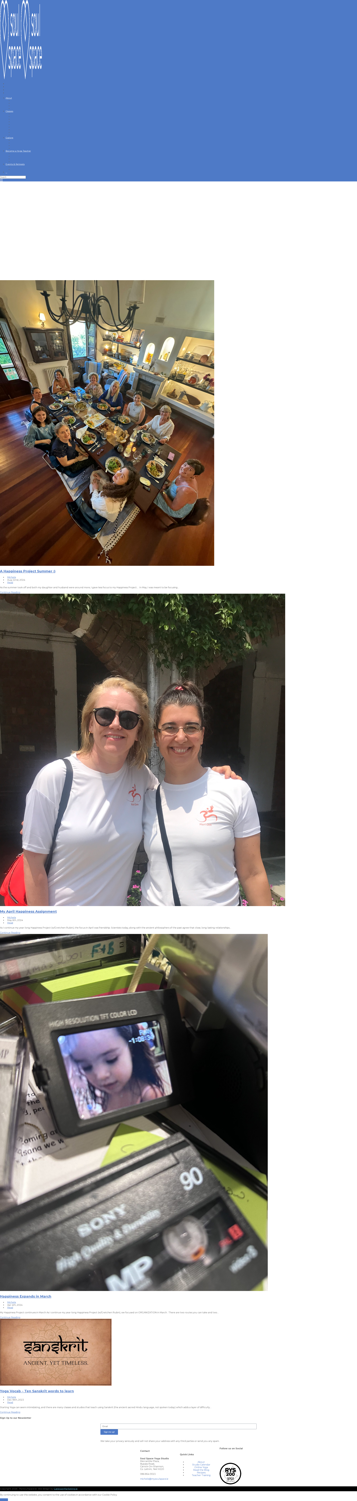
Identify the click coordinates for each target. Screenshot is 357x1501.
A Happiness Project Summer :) (28, 571)
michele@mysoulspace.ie (154, 1479)
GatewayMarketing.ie (66, 1488)
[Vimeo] (245, 1455)
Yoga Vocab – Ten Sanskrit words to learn (37, 1391)
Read (10, 582)
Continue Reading (10, 592)
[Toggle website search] (6, 172)
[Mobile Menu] (1, 180)
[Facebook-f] (223, 1455)
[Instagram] (230, 1455)
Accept (4, 1499)
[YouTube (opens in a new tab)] (6, 89)
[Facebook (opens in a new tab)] (6, 83)
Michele (11, 577)
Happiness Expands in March (25, 1296)
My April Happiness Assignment (28, 911)
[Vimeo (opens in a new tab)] (6, 92)
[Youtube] (238, 1455)
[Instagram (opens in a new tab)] (6, 86)
